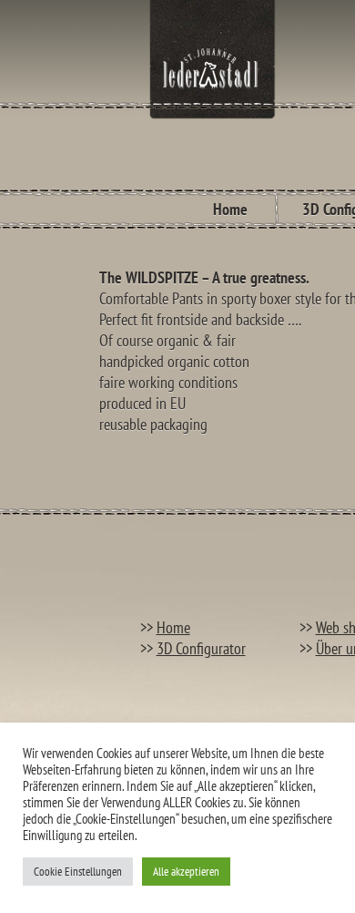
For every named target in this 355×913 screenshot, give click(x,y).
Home (230, 209)
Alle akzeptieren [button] (186, 871)
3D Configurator (201, 648)
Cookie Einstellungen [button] (78, 871)
